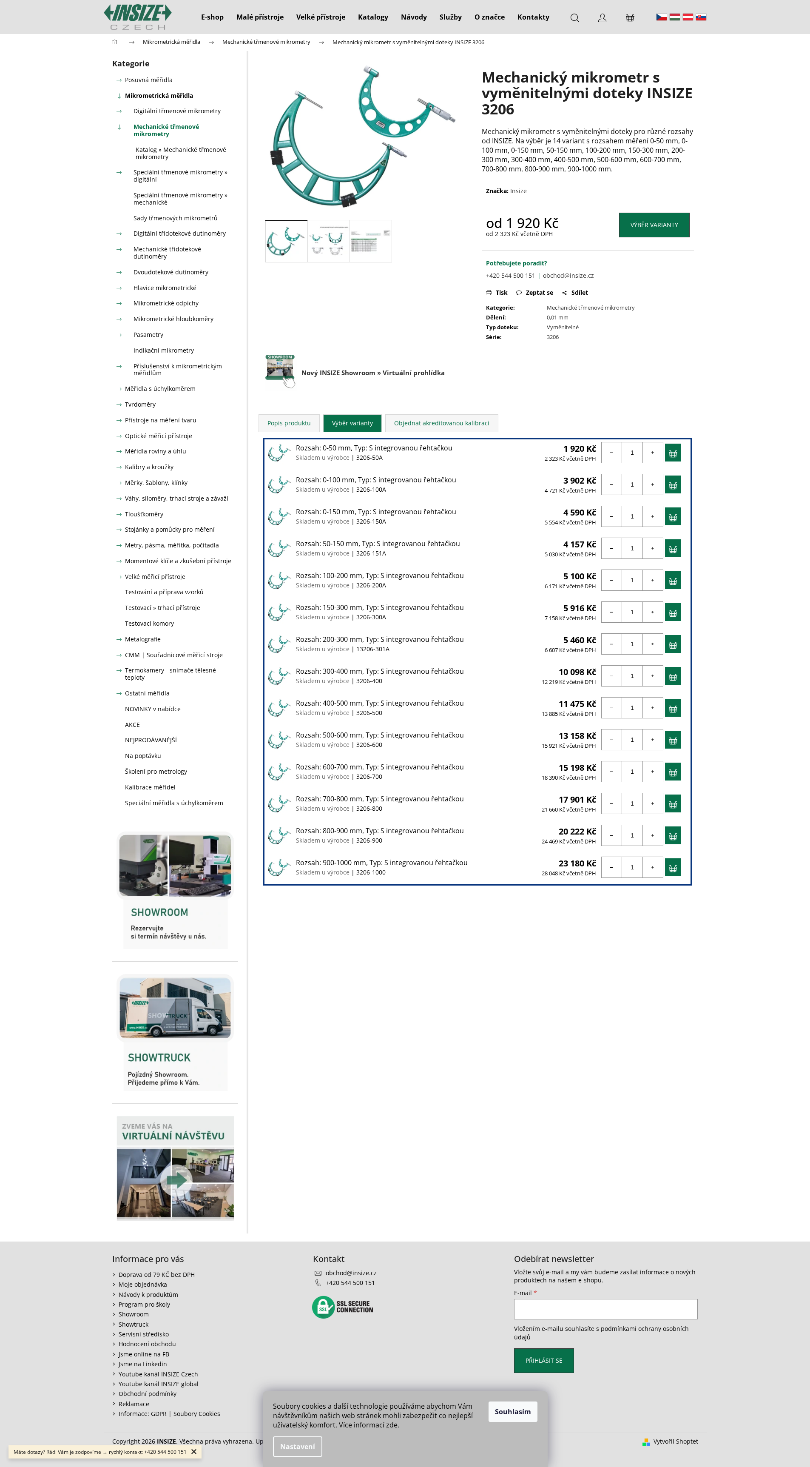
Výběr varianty (654, 225)
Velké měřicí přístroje (155, 577)
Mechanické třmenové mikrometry (166, 130)
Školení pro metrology (156, 771)
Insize (518, 191)
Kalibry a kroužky (149, 467)
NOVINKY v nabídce (153, 709)
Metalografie (143, 639)
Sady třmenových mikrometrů (176, 218)
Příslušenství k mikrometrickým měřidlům (178, 369)
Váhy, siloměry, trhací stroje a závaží (176, 498)
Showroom (134, 1314)
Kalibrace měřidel (150, 787)
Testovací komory (149, 623)
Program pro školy (144, 1304)
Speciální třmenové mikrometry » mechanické (180, 198)
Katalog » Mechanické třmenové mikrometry (181, 153)
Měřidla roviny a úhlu (155, 451)
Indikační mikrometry (164, 350)
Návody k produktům (148, 1294)
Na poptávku (143, 756)
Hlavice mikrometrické (165, 288)
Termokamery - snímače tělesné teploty (170, 673)
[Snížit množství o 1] (612, 452)
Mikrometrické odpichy (166, 303)
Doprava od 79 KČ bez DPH (157, 1274)
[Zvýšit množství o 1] (652, 452)
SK (701, 17)
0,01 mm (557, 317)
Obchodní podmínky (147, 1394)
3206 (553, 337)
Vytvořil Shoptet (676, 1441)
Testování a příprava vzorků (164, 592)
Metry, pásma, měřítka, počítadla (172, 545)
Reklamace (134, 1404)
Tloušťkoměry (144, 514)
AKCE (132, 725)
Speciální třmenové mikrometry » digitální (180, 175)
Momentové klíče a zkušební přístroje (178, 561)
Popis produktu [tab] (289, 423)
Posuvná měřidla (149, 80)
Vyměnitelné (563, 327)
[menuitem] (212, 17)
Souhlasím (513, 1411)
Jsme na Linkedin (143, 1364)
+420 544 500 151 (510, 275)
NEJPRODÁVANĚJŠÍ (151, 740)
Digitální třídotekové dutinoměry (180, 233)
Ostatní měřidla (147, 693)
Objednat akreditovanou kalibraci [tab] (441, 423)
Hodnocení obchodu (147, 1344)
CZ (661, 17)
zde (392, 1425)
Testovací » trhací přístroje (162, 608)
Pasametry (148, 334)
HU (674, 17)
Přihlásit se (544, 1360)
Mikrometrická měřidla (159, 95)
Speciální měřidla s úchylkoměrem (174, 803)
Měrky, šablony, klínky (156, 483)
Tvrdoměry (140, 404)
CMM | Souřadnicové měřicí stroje (174, 655)
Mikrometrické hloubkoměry (173, 319)
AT (687, 17)
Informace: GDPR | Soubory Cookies (169, 1414)
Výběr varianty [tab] (352, 423)
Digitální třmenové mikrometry (177, 111)
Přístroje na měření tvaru (160, 420)
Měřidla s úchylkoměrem (160, 389)
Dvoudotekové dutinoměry (171, 272)
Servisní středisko (144, 1334)
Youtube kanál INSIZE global (159, 1384)
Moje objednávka (143, 1284)
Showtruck (133, 1324)
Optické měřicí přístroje (158, 436)
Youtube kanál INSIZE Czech (158, 1374)
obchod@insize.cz (568, 275)
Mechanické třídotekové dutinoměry (167, 252)
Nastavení (297, 1446)
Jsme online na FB (144, 1354)
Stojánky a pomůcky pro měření (170, 529)
